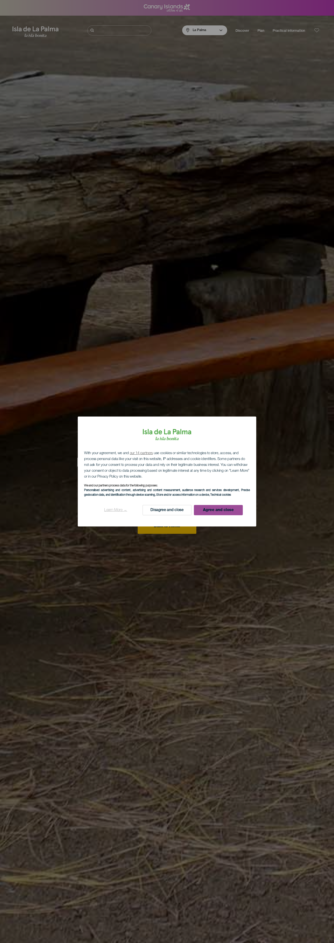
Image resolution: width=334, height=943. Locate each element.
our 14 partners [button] (141, 453)
